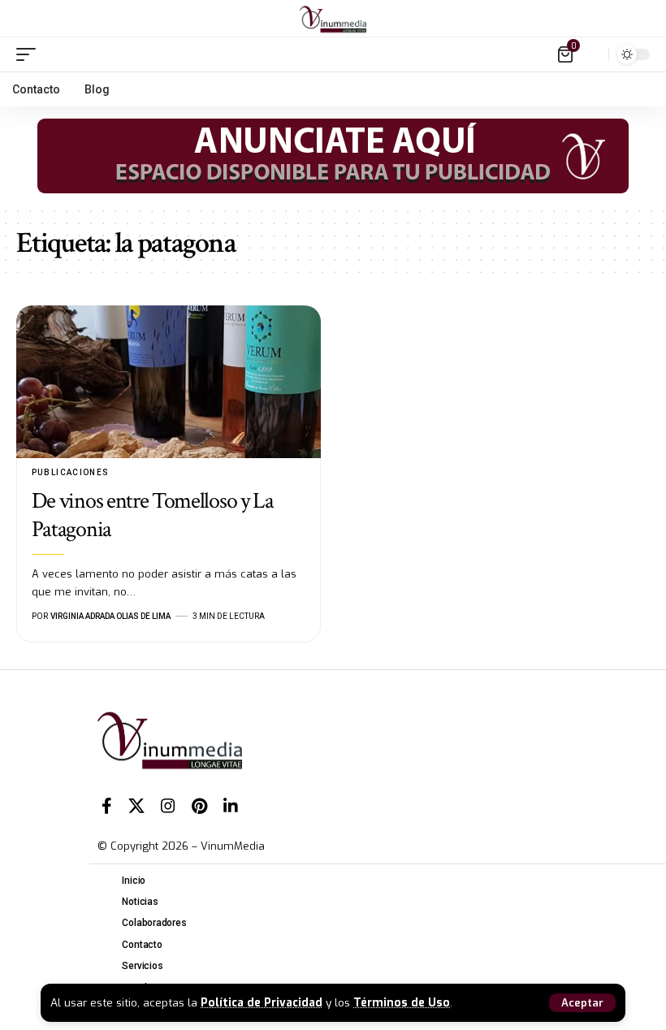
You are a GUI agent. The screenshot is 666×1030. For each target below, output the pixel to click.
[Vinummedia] (333, 19)
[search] (592, 54)
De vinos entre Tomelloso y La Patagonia (153, 515)
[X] (136, 806)
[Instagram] (168, 806)
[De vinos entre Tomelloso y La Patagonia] (168, 381)
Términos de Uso (401, 1002)
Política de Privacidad (261, 1002)
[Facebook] (106, 806)
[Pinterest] (199, 806)
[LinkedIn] (230, 806)
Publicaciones (71, 472)
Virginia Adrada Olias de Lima (110, 616)
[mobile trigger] (30, 54)
